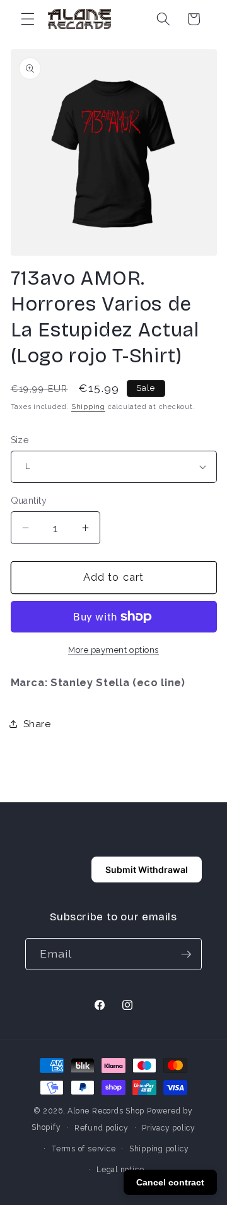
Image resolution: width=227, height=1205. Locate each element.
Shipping (88, 407)
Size (20, 440)
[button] (28, 19)
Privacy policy (168, 1128)
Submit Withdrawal (146, 869)
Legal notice (120, 1169)
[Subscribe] (186, 954)
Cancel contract (170, 1182)
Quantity (29, 501)
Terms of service (83, 1148)
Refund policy (101, 1128)
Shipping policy (159, 1148)
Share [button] (37, 724)
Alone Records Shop (105, 1111)
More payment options (113, 650)
